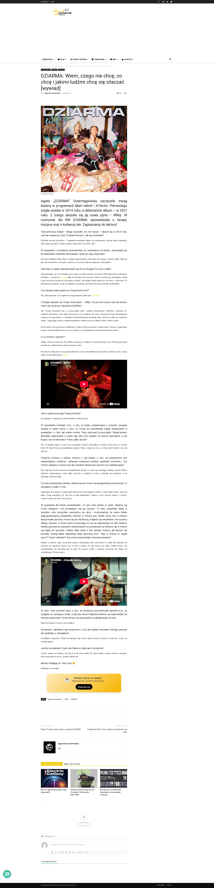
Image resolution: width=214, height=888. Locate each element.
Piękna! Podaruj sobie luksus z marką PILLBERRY (61, 729)
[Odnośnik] (80, 852)
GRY (114, 59)
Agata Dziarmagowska (55, 699)
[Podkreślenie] (59, 852)
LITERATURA (98, 59)
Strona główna (46, 66)
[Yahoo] (60, 748)
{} (83, 852)
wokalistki (96, 295)
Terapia (64, 277)
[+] (86, 852)
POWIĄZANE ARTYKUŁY (51, 764)
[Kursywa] (55, 852)
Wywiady (61, 70)
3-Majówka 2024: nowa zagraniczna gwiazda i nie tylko (107, 730)
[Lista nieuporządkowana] (69, 852)
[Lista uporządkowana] (66, 852)
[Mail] (167, 1)
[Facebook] (159, 1)
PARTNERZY (44, 2)
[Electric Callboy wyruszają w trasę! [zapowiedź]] (54, 778)
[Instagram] (163, 1)
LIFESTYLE (128, 59)
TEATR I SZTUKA (79, 59)
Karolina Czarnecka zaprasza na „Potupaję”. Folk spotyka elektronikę (82, 792)
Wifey (65, 355)
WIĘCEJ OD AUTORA (72, 764)
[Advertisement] (107, 37)
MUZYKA (48, 59)
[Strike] (62, 852)
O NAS (52, 2)
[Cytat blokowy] (73, 852)
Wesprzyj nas (84, 687)
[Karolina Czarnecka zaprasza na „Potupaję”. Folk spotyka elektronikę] (83, 778)
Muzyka (54, 70)
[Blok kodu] (76, 852)
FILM (62, 59)
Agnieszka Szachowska (52, 93)
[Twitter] (171, 1)
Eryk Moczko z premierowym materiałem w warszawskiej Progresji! (110, 792)
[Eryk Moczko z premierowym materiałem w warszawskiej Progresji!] (113, 778)
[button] (170, 59)
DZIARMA (74, 699)
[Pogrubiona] (52, 852)
